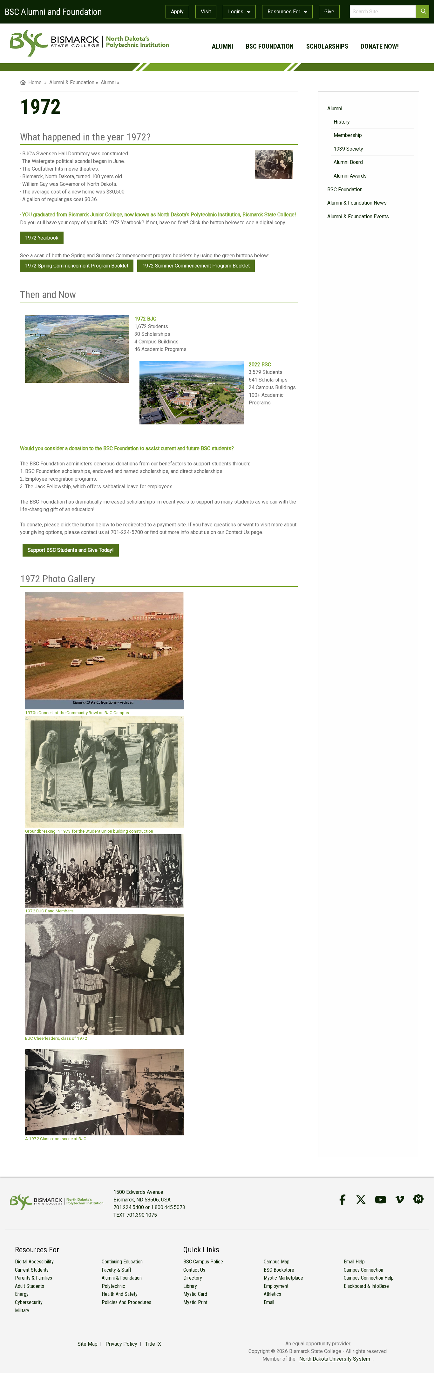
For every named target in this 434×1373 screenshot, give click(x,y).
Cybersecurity (29, 1302)
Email (269, 1302)
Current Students (32, 1270)
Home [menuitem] (34, 82)
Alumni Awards (350, 176)
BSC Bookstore (279, 1270)
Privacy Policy (121, 1344)
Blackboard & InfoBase (366, 1286)
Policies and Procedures (126, 1302)
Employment (276, 1286)
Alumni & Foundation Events (358, 216)
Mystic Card (195, 1294)
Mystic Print (195, 1302)
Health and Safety (120, 1294)
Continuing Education (122, 1262)
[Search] (422, 11)
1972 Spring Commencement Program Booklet (76, 266)
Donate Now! (380, 46)
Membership (348, 135)
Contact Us (194, 1270)
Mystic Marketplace (283, 1278)
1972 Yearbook (41, 238)
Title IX (153, 1344)
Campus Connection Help (369, 1278)
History (342, 122)
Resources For (285, 12)
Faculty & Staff (116, 1270)
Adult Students (29, 1286)
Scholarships (327, 46)
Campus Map (276, 1262)
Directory (192, 1278)
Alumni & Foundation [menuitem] (71, 82)
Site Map (88, 1344)
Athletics (272, 1294)
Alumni (222, 46)
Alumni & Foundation (122, 1278)
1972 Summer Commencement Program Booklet (196, 266)
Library (190, 1286)
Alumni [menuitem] (108, 82)
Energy (22, 1294)
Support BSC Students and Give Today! (71, 550)
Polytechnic (113, 1286)
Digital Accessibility (34, 1262)
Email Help (354, 1262)
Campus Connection (363, 1270)
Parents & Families (33, 1278)
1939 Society (348, 149)
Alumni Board (348, 162)
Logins (236, 12)
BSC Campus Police (203, 1262)
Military (22, 1311)
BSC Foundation (270, 46)
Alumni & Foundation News (357, 203)
